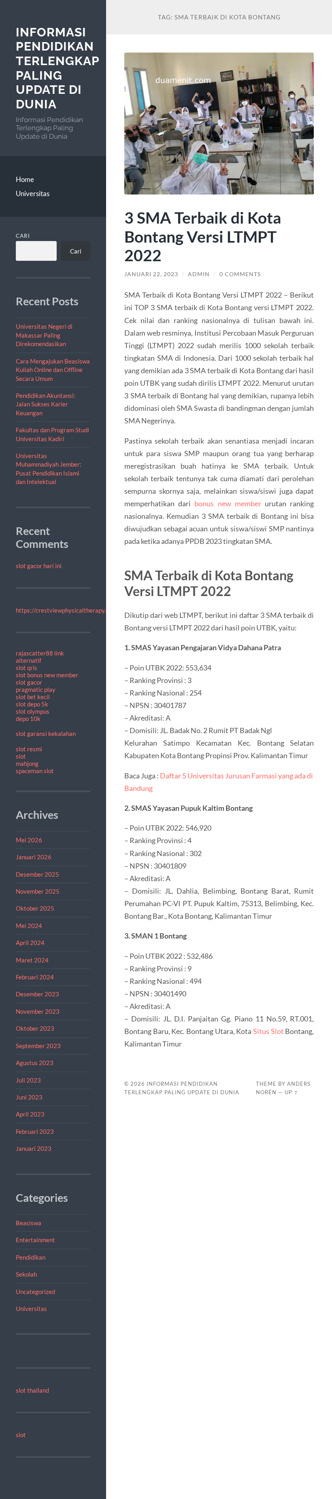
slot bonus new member (47, 675)
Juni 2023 (29, 1097)
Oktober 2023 (35, 1028)
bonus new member (227, 503)
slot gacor (29, 682)
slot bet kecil (33, 696)
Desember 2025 (37, 874)
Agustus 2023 (34, 1062)
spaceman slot (35, 770)
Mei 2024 (29, 925)
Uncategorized (35, 1291)
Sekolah (26, 1274)
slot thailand (32, 1390)
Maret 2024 (32, 960)
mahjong (27, 763)
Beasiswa (28, 1222)
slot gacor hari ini (39, 565)
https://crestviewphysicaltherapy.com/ (67, 610)
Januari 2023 (33, 1148)
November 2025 (38, 891)
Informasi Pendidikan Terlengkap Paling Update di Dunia (57, 68)
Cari (23, 236)
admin (199, 274)
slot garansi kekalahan (46, 733)
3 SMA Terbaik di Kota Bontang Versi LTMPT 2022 (202, 236)
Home (25, 179)
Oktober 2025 (35, 908)
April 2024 (30, 942)
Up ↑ (291, 1092)
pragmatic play (35, 689)
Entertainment (35, 1239)
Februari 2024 (35, 977)
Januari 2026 (33, 856)
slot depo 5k (32, 704)
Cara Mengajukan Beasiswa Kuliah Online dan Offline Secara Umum (53, 369)
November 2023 (38, 1011)
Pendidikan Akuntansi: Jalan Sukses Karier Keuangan (45, 404)
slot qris (26, 667)
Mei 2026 (29, 840)
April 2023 (30, 1114)
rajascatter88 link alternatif (40, 656)
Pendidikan (30, 1257)
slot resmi (29, 749)
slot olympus (32, 711)
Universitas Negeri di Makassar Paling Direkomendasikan (44, 335)
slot (21, 756)
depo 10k (28, 718)
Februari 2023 (35, 1131)
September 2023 (38, 1045)
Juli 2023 (28, 1080)
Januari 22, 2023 (151, 274)
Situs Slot (268, 1031)
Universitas (32, 193)
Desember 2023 (37, 994)
